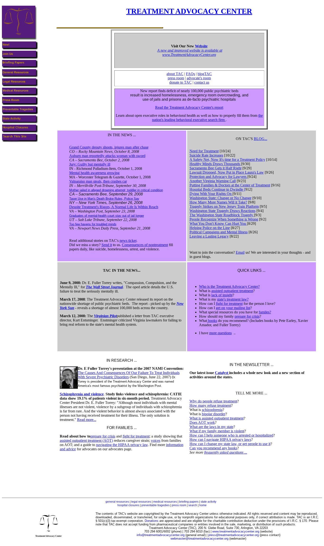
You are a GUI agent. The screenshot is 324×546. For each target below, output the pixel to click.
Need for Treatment (204, 151)
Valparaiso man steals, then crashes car (98, 181)
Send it (107, 245)
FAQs (190, 74)
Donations (151, 521)
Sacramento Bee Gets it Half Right (215, 168)
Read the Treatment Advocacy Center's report (189, 107)
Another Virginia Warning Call (213, 181)
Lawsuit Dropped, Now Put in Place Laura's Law (227, 172)
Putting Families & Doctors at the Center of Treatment (230, 185)
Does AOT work (202, 422)
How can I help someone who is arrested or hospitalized (231, 435)
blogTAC (205, 74)
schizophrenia (212, 410)
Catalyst (222, 373)
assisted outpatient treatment (232, 291)
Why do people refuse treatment (213, 401)
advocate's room (199, 78)
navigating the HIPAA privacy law (122, 445)
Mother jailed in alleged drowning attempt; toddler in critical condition (116, 190)
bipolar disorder (213, 414)
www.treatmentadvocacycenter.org (235, 531)
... (260, 139)
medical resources (165, 501)
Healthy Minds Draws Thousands (215, 164)
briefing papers (189, 501)
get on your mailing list (233, 308)
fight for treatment (229, 304)
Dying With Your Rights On (211, 194)
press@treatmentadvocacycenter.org (233, 535)
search (192, 505)
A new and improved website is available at (189, 50)
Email (240, 252)
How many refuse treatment (210, 405)
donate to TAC (180, 82)
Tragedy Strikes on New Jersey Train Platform (224, 206)
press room (176, 78)
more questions (220, 333)
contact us (201, 82)
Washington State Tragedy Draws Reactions (222, 211)
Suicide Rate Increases (206, 155)
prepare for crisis (247, 316)
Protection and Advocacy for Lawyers (218, 177)
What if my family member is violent (217, 431)
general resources (117, 501)
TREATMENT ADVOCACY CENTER (189, 11)
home (203, 505)
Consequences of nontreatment (145, 245)
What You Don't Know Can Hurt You (218, 223)
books (212, 321)
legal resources (141, 501)
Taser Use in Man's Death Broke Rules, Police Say (104, 198)
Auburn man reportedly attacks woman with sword (107, 156)
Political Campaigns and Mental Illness (219, 232)
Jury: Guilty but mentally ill (89, 164)
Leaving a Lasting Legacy (209, 236)
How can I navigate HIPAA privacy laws (220, 440)
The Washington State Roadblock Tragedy (222, 215)
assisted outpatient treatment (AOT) (86, 440)
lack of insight (221, 295)
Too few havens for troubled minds (92, 224)
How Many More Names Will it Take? (218, 202)
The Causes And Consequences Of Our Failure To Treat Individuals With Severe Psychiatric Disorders (129, 375)
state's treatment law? (233, 299)
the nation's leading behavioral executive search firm (207, 117)
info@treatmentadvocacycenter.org (161, 535)
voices (155, 440)
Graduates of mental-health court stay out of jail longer (106, 215)
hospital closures (128, 505)
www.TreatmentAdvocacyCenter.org (189, 55)
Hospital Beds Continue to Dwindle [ (217, 189)
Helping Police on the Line (210, 228)
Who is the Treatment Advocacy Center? (229, 286)
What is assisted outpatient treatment (217, 418)
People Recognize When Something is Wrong (224, 219)
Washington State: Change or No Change (220, 198)
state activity (208, 501)
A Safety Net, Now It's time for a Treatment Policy (227, 160)
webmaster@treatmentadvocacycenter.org (199, 538)
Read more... (86, 420)
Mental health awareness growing (94, 173)
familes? (265, 312)
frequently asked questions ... (225, 452)
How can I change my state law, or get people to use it (230, 444)
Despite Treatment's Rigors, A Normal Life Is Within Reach (113, 207)
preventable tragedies (155, 505)
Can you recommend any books (213, 448)
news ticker (128, 241)
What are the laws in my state (211, 427)
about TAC (175, 74)
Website (201, 46)
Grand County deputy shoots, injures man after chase (108, 147)
